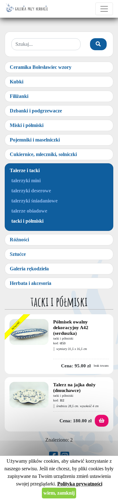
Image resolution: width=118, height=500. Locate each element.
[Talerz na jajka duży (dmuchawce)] (28, 396)
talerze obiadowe (29, 211)
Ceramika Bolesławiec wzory (40, 67)
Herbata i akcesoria (30, 283)
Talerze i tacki (25, 170)
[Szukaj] (98, 44)
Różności (19, 239)
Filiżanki (19, 96)
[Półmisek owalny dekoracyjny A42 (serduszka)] (28, 333)
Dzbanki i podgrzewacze (36, 110)
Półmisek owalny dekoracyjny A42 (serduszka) (70, 327)
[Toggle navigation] (104, 9)
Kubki (16, 81)
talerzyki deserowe (31, 190)
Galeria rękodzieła (29, 268)
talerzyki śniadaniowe (34, 200)
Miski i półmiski (26, 125)
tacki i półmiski (27, 221)
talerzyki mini (26, 180)
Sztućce (18, 254)
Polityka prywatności (79, 483)
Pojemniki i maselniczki (35, 139)
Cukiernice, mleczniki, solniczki (43, 154)
